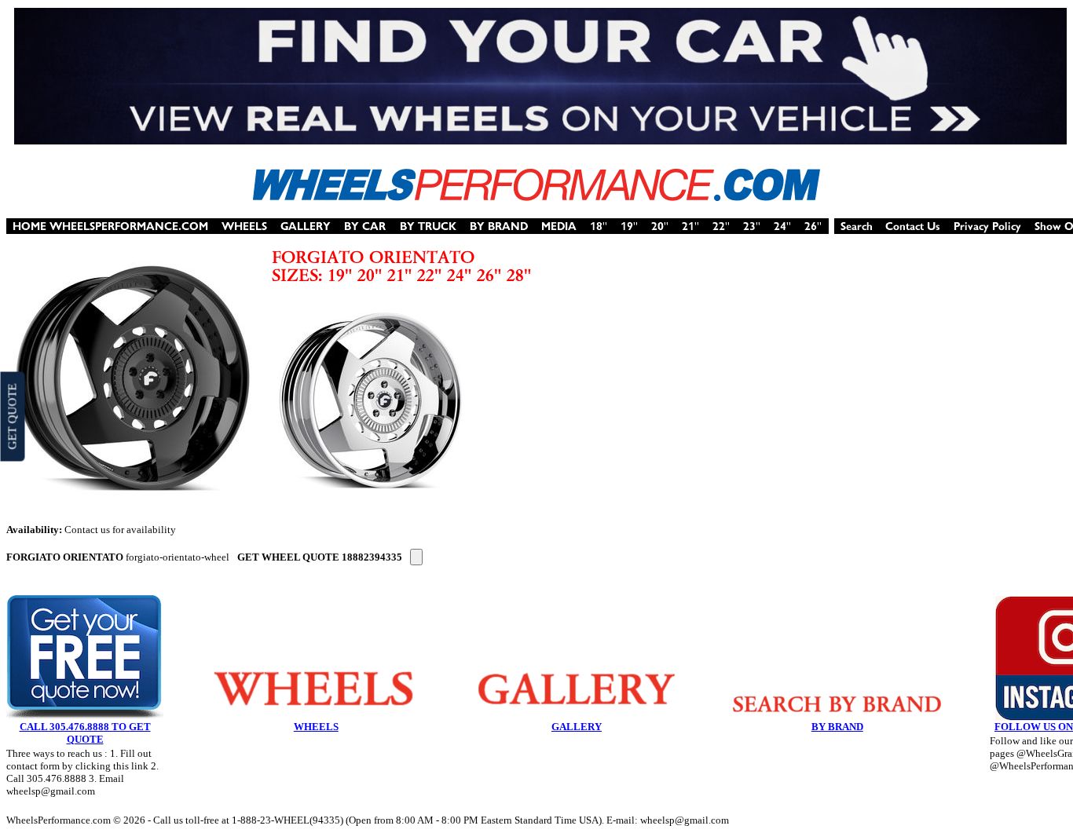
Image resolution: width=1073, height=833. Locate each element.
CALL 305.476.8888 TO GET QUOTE (85, 733)
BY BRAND (837, 727)
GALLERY (576, 727)
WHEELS (316, 727)
